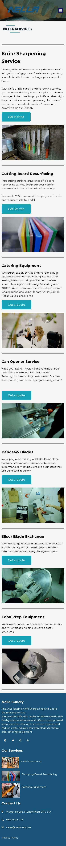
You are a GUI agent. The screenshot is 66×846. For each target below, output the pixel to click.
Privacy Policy (10, 837)
